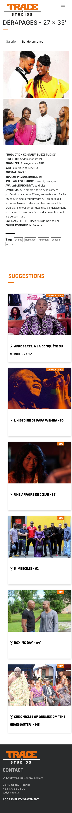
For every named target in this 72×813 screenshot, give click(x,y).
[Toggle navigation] (63, 6)
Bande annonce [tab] (32, 41)
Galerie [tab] (11, 41)
